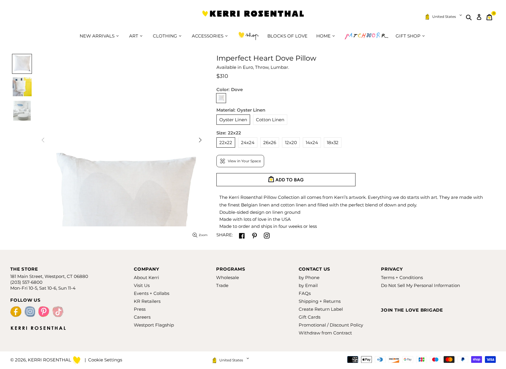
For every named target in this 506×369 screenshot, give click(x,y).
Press (140, 309)
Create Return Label (321, 309)
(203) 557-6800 (26, 282)
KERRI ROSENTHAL (253, 17)
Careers (142, 317)
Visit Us (142, 285)
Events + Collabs (151, 293)
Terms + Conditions (402, 277)
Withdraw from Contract (325, 333)
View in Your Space (244, 161)
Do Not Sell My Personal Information (420, 285)
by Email (308, 285)
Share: (224, 235)
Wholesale (227, 277)
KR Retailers (147, 301)
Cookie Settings (105, 360)
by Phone (309, 277)
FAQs (305, 293)
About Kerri (146, 277)
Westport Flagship (154, 325)
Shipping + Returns (320, 301)
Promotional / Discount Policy (331, 325)
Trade (222, 285)
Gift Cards (309, 317)
